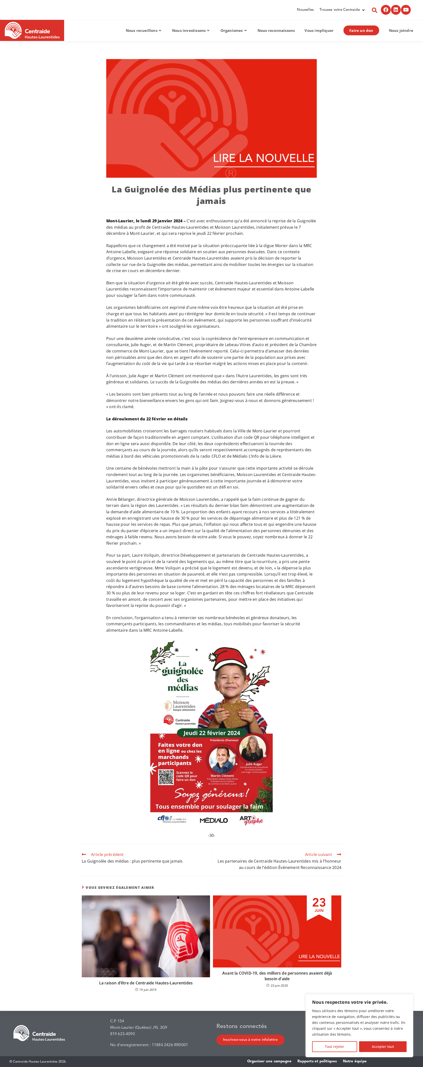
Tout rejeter (334, 1046)
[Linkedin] (396, 10)
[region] (359, 1025)
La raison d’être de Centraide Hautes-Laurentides (146, 983)
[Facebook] (386, 10)
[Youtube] (406, 10)
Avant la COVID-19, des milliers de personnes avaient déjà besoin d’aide (277, 975)
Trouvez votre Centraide (339, 10)
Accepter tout (383, 1046)
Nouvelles (305, 10)
